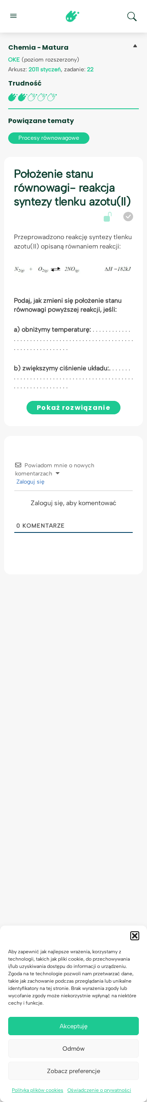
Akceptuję (73, 1026)
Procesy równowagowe (48, 137)
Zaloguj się (30, 481)
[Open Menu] (13, 15)
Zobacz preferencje (73, 1071)
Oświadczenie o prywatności (99, 1090)
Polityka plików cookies (37, 1090)
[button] (135, 936)
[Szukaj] (132, 16)
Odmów (73, 1048)
